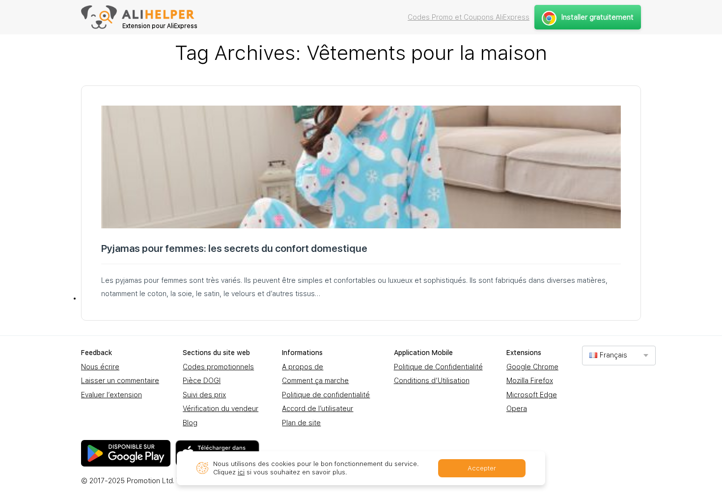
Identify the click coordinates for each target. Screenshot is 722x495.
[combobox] (619, 355)
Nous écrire (100, 367)
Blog (190, 423)
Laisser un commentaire (120, 381)
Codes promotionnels (218, 367)
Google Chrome (532, 367)
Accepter (482, 468)
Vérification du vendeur (220, 408)
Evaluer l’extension (111, 395)
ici (241, 472)
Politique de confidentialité (326, 395)
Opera (516, 408)
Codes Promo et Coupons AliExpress (468, 17)
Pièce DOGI (202, 381)
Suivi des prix (204, 395)
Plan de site (301, 423)
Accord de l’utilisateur (317, 408)
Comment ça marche (315, 381)
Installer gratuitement (597, 17)
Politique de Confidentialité (438, 367)
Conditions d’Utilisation (432, 381)
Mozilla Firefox (529, 381)
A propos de (302, 367)
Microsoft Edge (531, 395)
